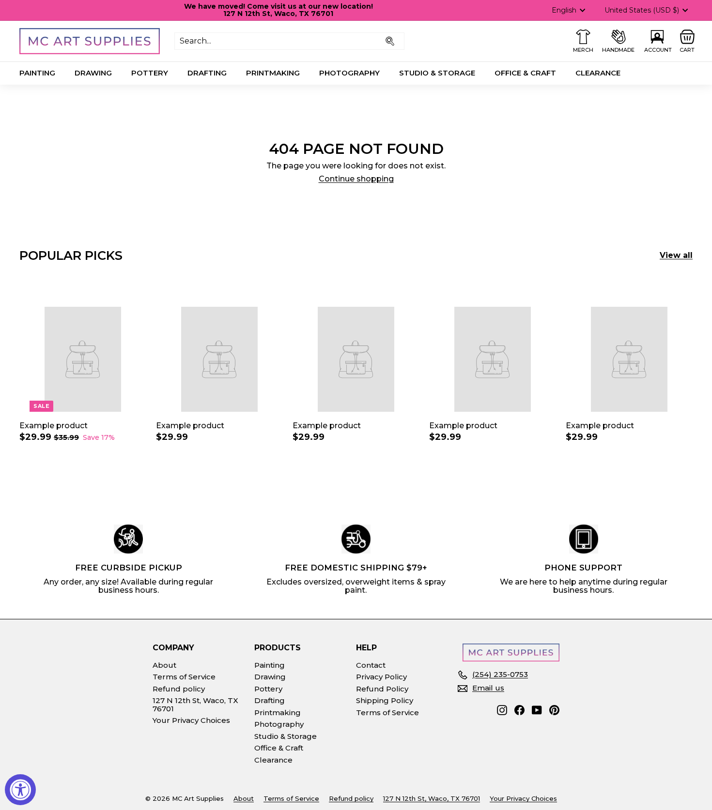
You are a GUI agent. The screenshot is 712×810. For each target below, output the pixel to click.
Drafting (207, 72)
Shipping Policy (384, 700)
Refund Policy (382, 688)
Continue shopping (356, 178)
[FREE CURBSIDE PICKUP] (128, 539)
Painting (37, 72)
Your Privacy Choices (191, 720)
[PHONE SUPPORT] (583, 539)
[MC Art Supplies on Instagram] (502, 710)
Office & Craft (525, 72)
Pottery (149, 72)
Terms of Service (184, 676)
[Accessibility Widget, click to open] (20, 789)
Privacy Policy (381, 676)
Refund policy (179, 688)
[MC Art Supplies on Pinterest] (554, 710)
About (164, 665)
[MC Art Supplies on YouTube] (537, 710)
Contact (371, 665)
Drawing (93, 72)
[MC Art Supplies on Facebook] (519, 710)
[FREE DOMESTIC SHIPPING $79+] (356, 539)
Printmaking (273, 72)
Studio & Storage (437, 72)
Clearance (597, 72)
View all (676, 255)
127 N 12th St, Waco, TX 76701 (195, 704)
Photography (349, 72)
